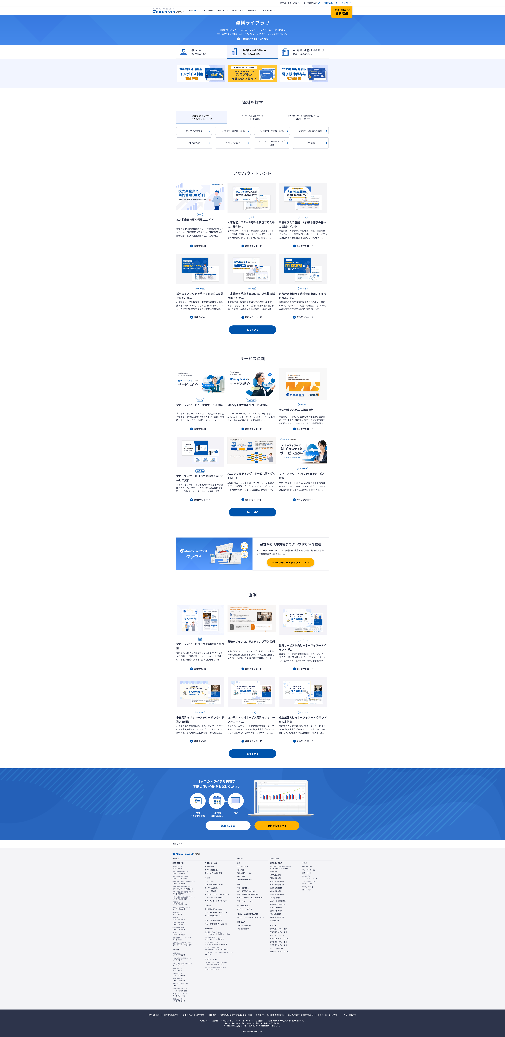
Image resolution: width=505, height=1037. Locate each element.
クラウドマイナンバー (180, 985)
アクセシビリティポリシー (329, 1015)
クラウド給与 (177, 969)
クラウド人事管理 (179, 954)
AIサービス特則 (350, 1015)
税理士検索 (241, 876)
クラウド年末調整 (179, 974)
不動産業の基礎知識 (277, 917)
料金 (191, 10)
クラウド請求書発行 (184, 898)
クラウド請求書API (244, 926)
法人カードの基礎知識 (278, 901)
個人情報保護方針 (171, 1015)
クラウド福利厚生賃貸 (180, 990)
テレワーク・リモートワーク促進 (272, 143)
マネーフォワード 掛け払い (182, 944)
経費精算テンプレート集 (278, 932)
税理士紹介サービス (244, 873)
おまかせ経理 (209, 866)
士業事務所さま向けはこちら (254, 39)
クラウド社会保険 (179, 980)
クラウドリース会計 (181, 878)
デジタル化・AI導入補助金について (217, 912)
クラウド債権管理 (181, 908)
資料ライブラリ (307, 866)
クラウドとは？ (233, 143)
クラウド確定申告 (184, 883)
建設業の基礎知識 (276, 911)
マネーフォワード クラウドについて (291, 562)
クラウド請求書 (184, 893)
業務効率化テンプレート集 (279, 952)
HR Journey (306, 890)
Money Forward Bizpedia (280, 867)
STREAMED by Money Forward (216, 943)
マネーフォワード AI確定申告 (183, 888)
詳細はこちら (228, 825)
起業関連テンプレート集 (278, 945)
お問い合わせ (329, 3)
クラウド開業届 (210, 891)
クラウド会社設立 (211, 888)
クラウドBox (182, 939)
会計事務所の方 (310, 3)
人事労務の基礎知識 (277, 885)
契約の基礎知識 (275, 891)
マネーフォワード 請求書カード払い (217, 933)
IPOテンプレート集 (276, 948)
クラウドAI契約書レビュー (214, 884)
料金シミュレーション (245, 901)
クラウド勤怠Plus (182, 964)
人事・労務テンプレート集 (279, 939)
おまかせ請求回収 (211, 870)
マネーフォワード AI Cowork (216, 964)
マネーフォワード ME (309, 877)
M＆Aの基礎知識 (275, 914)
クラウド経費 (178, 913)
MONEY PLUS (308, 882)
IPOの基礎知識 (275, 898)
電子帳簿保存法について (213, 909)
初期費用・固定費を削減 (272, 130)
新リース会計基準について (214, 916)
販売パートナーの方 (288, 3)
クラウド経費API (243, 929)
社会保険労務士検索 (244, 879)
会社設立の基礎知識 (277, 894)
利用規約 (212, 1015)
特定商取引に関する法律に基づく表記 (236, 1015)
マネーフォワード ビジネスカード (217, 894)
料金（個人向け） (243, 888)
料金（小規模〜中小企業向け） (248, 894)
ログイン (345, 3)
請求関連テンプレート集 (278, 929)
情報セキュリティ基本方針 (194, 1015)
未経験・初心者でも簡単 (310, 130)
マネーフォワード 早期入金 (214, 938)
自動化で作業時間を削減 (233, 130)
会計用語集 (274, 872)
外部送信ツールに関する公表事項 (270, 1015)
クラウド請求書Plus (180, 903)
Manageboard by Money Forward (217, 948)
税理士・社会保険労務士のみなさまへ (250, 917)
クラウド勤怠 (182, 959)
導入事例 (240, 870)
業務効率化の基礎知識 (278, 904)
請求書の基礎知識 (276, 888)
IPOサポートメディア (244, 909)
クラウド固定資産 (179, 924)
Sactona (219, 953)
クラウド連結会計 (179, 934)
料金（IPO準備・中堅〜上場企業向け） (251, 898)
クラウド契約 (209, 881)
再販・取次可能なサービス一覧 (216, 924)
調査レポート (307, 873)
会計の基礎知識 (275, 878)
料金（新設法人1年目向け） (247, 891)
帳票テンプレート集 (277, 935)
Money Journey (307, 886)
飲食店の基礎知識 (276, 907)
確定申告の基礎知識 (277, 881)
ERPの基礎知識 (275, 875)
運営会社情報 (154, 1015)
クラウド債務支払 (179, 918)
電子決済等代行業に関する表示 (301, 1015)
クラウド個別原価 (179, 929)
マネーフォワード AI (215, 969)
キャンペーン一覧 (308, 870)
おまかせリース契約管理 (213, 873)
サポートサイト (242, 866)
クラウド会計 (177, 867)
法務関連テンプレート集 (278, 942)
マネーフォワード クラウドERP (216, 901)
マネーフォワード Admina (214, 898)
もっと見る (252, 329)
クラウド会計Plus (180, 873)
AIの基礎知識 (274, 921)
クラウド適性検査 (194, 130)
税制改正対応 (194, 143)
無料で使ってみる (277, 825)
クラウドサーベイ (180, 995)
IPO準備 (311, 143)
